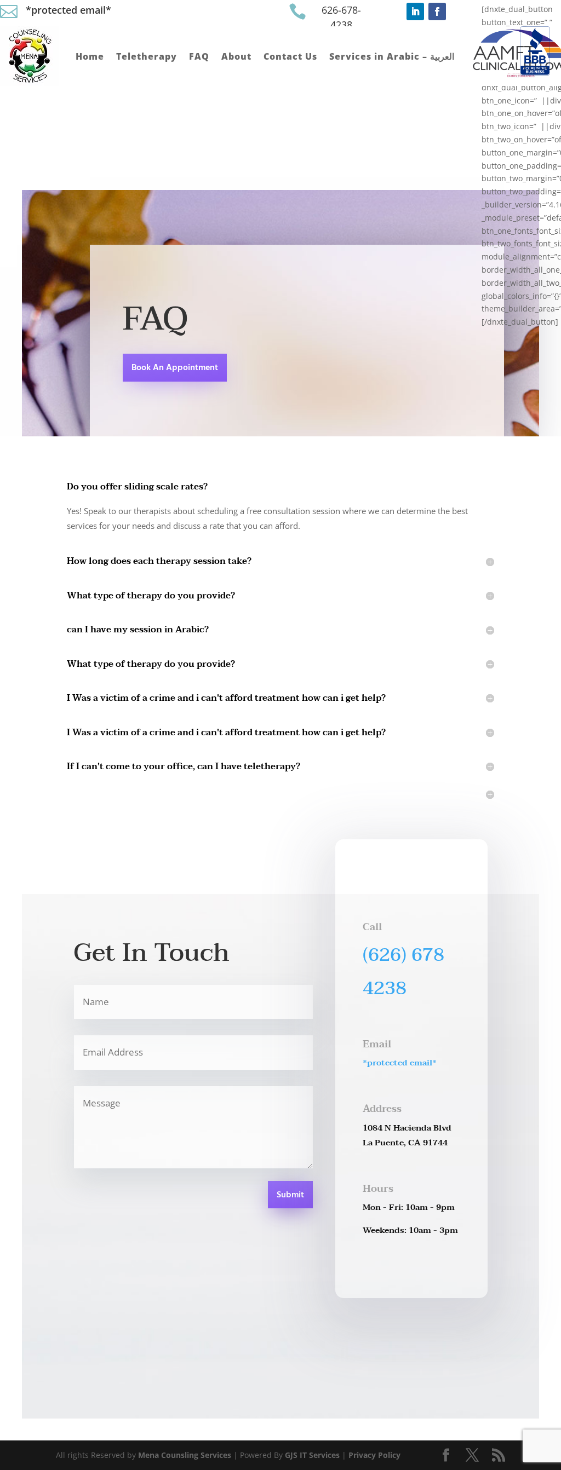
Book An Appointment (174, 368)
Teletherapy (146, 56)
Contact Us (290, 56)
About (236, 56)
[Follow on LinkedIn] (415, 11)
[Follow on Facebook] (437, 11)
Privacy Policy (374, 1455)
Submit (290, 1195)
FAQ (199, 56)
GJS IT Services (312, 1455)
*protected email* (68, 9)
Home (90, 56)
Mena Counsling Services (184, 1455)
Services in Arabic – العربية (391, 56)
